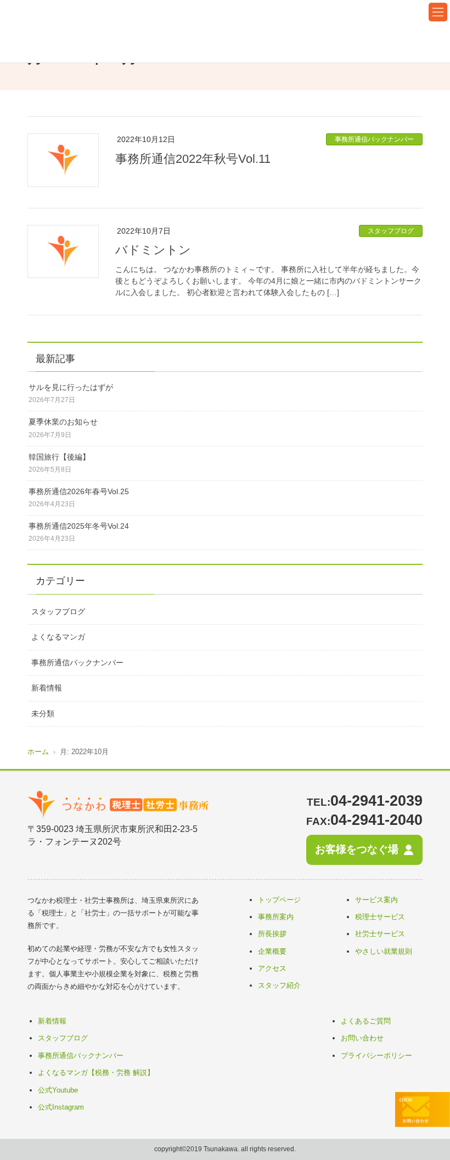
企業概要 (272, 951)
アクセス (272, 968)
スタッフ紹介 (279, 985)
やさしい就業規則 (383, 951)
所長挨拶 (272, 934)
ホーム (38, 752)
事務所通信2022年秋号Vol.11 (193, 159)
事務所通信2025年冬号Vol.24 (79, 526)
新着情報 (46, 687)
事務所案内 (276, 917)
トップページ (279, 900)
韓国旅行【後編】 (59, 456)
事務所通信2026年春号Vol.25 (79, 491)
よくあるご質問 (366, 1021)
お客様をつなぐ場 (356, 849)
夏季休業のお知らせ (63, 421)
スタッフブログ (391, 231)
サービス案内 (376, 900)
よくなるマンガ (58, 636)
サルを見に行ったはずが (71, 387)
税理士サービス (380, 917)
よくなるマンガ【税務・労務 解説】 (96, 1072)
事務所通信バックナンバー (374, 139)
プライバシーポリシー (376, 1055)
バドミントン (153, 250)
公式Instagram (61, 1107)
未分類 (42, 713)
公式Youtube (58, 1090)
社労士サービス (380, 934)
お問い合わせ (362, 1038)
